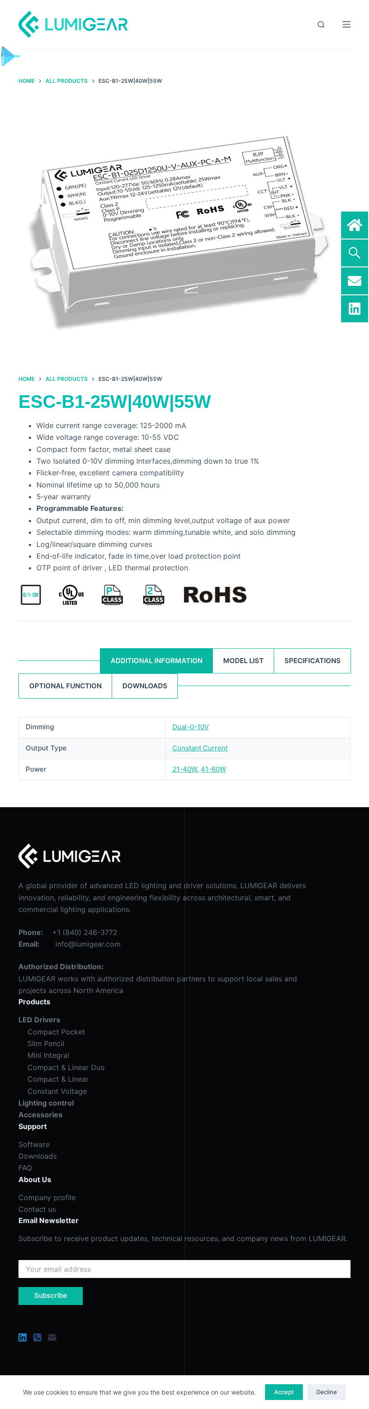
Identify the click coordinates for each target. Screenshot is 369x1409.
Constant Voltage (52, 1091)
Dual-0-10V (190, 727)
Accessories (40, 1114)
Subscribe (50, 1295)
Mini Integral (48, 1055)
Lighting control (46, 1102)
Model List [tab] (243, 660)
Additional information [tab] (156, 660)
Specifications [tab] (312, 660)
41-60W (213, 769)
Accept (284, 1391)
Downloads (37, 1156)
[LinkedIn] (22, 1337)
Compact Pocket (56, 1031)
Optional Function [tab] (65, 686)
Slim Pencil (45, 1043)
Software (34, 1144)
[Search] (321, 24)
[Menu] (346, 24)
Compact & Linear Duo (61, 1067)
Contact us (37, 1209)
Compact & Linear (53, 1079)
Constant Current (200, 748)
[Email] (52, 1337)
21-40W (184, 769)
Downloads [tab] (144, 686)
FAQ (25, 1167)
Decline (326, 1391)
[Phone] (37, 1337)
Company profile (47, 1197)
